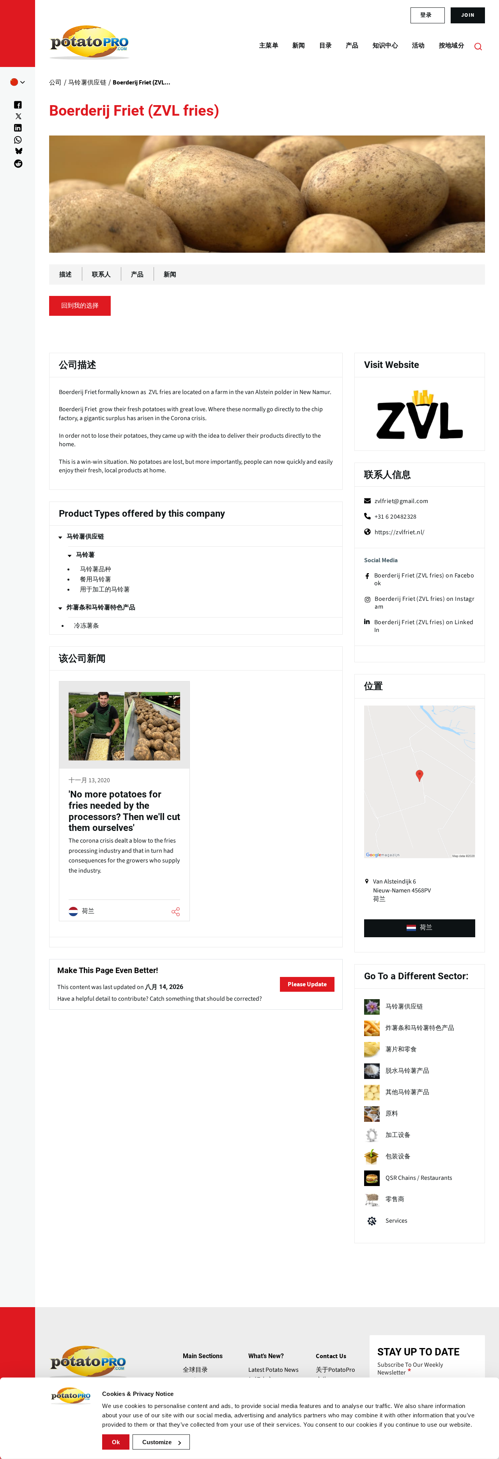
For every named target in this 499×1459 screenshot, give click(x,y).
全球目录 (195, 1370)
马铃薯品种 (95, 569)
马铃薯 (85, 555)
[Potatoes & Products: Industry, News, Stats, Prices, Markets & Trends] (89, 46)
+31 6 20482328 (396, 517)
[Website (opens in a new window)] (419, 415)
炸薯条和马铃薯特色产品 (101, 607)
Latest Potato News (273, 1370)
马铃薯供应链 (85, 536)
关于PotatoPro (335, 1370)
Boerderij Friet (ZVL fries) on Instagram (424, 603)
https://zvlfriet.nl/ (400, 532)
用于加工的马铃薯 (105, 590)
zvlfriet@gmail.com (401, 501)
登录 (426, 15)
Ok (116, 1442)
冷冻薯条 (86, 625)
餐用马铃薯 (95, 579)
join (467, 15)
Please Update (307, 984)
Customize (157, 1442)
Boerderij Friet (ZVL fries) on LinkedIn (424, 626)
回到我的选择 (80, 305)
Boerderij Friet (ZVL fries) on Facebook (424, 579)
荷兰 (426, 927)
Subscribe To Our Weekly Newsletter (410, 1368)
